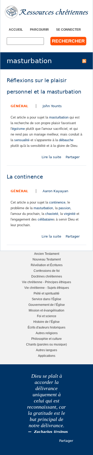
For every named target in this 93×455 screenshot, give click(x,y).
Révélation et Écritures (47, 265)
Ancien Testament (46, 253)
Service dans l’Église (46, 299)
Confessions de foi (47, 270)
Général (19, 106)
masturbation (58, 117)
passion (64, 208)
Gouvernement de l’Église (46, 304)
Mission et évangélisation (46, 310)
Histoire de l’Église (46, 321)
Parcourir (39, 29)
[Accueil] (46, 12)
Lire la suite (51, 157)
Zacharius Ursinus (51, 432)
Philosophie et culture (46, 338)
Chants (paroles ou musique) (46, 344)
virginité (69, 214)
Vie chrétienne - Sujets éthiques (46, 287)
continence (57, 202)
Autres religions (47, 333)
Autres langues (46, 350)
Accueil (16, 29)
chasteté (51, 214)
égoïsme (18, 129)
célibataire (45, 219)
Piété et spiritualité (46, 293)
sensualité (21, 140)
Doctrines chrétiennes (46, 276)
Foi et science (46, 316)
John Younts (52, 106)
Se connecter (68, 29)
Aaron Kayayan (55, 191)
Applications (46, 355)
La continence (25, 177)
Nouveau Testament (47, 259)
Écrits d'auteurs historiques (46, 327)
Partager (73, 157)
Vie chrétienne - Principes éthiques (46, 282)
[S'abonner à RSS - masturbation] (84, 60)
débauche (66, 140)
